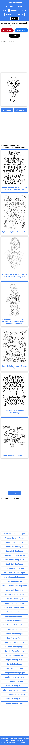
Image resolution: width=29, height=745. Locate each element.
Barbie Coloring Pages (14, 599)
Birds (24, 10)
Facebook (22, 30)
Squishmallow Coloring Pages (14, 625)
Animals (14, 10)
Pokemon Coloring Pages (14, 560)
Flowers (9, 14)
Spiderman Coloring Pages (14, 555)
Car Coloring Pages (14, 664)
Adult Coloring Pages (14, 542)
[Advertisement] (14, 57)
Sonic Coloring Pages (14, 564)
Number (20, 6)
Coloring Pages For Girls (14, 651)
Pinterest (8, 30)
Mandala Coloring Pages (14, 620)
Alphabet (9, 6)
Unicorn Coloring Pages (14, 538)
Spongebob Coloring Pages (14, 673)
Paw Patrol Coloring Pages (14, 573)
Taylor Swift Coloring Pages (14, 694)
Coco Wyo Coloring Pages (14, 607)
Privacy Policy (10, 740)
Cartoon (20, 14)
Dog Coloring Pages (14, 612)
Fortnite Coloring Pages (14, 642)
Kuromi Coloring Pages (14, 703)
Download (7, 110)
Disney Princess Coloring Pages (14, 586)
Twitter (16, 35)
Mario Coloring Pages (14, 655)
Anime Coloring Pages (14, 681)
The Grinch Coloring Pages (14, 577)
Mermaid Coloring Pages (14, 616)
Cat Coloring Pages (14, 581)
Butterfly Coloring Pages (14, 647)
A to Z (14, 18)
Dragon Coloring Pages (14, 660)
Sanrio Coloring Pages (14, 668)
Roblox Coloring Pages (14, 686)
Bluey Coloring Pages (14, 547)
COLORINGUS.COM (14, 2)
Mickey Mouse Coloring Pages (14, 690)
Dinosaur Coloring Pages (14, 568)
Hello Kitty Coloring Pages (14, 534)
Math (5, 10)
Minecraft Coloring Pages (14, 594)
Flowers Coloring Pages (14, 603)
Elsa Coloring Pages (14, 638)
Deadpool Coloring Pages (14, 677)
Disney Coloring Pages (14, 629)
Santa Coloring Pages (14, 590)
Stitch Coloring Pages (14, 551)
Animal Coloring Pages (14, 699)
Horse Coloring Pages (14, 634)
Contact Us (19, 740)
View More (20, 110)
